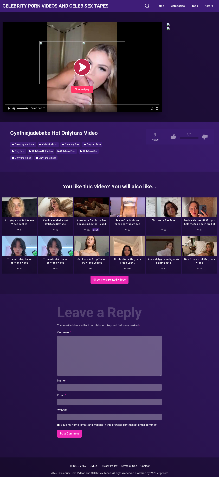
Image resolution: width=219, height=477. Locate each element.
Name (62, 380)
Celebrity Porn (49, 144)
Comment (64, 332)
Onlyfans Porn (68, 151)
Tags (195, 6)
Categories (178, 6)
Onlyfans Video (22, 157)
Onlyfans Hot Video (42, 151)
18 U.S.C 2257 (77, 466)
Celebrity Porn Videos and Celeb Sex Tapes (55, 6)
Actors (209, 6)
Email (61, 395)
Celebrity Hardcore (24, 144)
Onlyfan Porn (93, 144)
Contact (144, 466)
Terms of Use (129, 466)
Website (62, 410)
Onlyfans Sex (90, 151)
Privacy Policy (109, 466)
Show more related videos (109, 279)
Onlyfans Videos (47, 157)
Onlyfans (19, 151)
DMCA (93, 466)
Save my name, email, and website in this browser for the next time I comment (109, 424)
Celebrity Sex (72, 144)
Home (160, 6)
